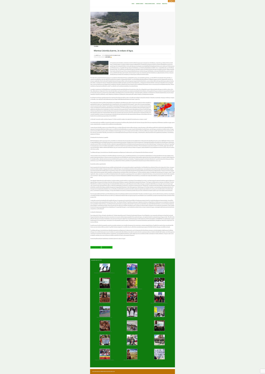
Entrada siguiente (106, 247)
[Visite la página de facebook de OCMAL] (169, 1)
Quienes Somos (139, 3)
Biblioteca (164, 3)
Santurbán (107, 57)
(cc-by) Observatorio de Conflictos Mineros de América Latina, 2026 (103, 371)
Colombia (96, 46)
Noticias (159, 3)
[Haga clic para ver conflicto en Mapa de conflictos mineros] (111, 57)
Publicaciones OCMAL (150, 3)
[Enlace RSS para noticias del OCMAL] (174, 1)
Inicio (133, 3)
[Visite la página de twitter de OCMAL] (171, 1)
